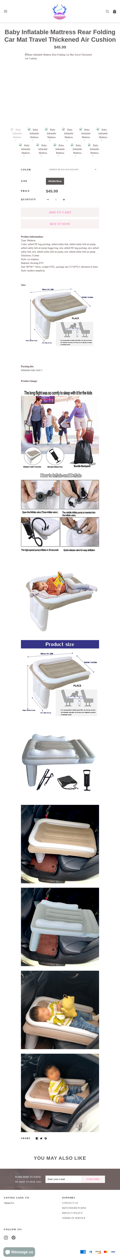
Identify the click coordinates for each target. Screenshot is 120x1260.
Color (26, 170)
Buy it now (60, 224)
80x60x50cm (55, 181)
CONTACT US (70, 1203)
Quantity (28, 199)
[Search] (107, 11)
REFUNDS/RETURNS (74, 1208)
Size (24, 181)
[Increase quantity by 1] (64, 199)
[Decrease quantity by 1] (48, 199)
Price (25, 191)
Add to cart (60, 212)
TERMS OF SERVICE (73, 1218)
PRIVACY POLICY (72, 1213)
